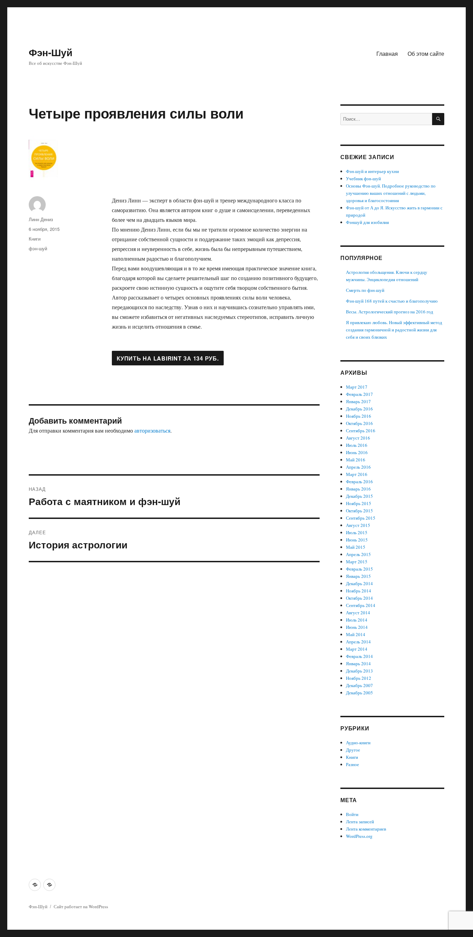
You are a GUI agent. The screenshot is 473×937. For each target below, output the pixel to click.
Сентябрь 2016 (360, 430)
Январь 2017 (358, 401)
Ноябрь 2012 (358, 678)
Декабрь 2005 (359, 692)
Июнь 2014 (357, 627)
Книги (35, 238)
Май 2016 (355, 460)
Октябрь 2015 (359, 510)
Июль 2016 (356, 445)
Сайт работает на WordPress (81, 906)
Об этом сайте (426, 54)
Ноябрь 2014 (358, 591)
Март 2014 (356, 649)
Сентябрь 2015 (360, 518)
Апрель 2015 (358, 554)
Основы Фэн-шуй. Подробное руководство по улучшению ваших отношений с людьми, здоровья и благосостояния (391, 193)
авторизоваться (152, 430)
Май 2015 (355, 547)
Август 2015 (358, 525)
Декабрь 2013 (359, 671)
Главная (387, 54)
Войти (352, 814)
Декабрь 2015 (359, 496)
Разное (352, 764)
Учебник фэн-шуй (363, 178)
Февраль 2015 (359, 569)
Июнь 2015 (357, 540)
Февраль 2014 (359, 656)
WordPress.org (359, 836)
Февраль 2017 (359, 394)
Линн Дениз (41, 219)
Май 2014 (355, 634)
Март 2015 (356, 561)
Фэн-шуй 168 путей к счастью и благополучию (392, 301)
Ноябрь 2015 (358, 503)
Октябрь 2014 (359, 598)
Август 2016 (358, 438)
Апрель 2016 (358, 467)
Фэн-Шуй (50, 52)
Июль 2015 (356, 532)
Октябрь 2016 (359, 423)
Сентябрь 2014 (360, 605)
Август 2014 (358, 612)
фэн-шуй (38, 248)
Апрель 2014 (358, 642)
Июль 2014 (356, 620)
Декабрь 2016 (359, 409)
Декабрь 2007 (359, 685)
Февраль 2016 (359, 481)
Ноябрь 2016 (358, 416)
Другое (353, 750)
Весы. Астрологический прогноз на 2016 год (389, 312)
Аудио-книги (358, 742)
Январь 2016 (358, 489)
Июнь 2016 (357, 452)
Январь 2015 (358, 576)
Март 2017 (356, 387)
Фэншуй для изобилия (367, 222)
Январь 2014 (358, 663)
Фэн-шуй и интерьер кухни (372, 171)
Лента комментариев (366, 829)
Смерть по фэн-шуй (365, 290)
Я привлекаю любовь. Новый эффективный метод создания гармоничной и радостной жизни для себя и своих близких (394, 329)
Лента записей (360, 821)
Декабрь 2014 (359, 583)
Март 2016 (356, 474)
